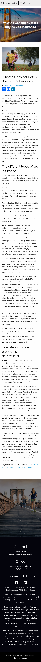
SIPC (16, 610)
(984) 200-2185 (20, 551)
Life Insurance (9, 86)
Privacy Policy (20, 603)
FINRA (11, 610)
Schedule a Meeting (9, 3)
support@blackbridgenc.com (20, 554)
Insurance (19, 86)
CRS (8, 597)
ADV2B (27, 600)
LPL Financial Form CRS (28, 597)
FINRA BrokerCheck (27, 590)
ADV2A (6, 600)
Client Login (25, 3)
